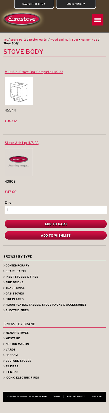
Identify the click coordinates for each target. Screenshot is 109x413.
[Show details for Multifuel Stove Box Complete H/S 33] (19, 104)
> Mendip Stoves (16, 332)
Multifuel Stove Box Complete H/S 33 (34, 72)
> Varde (9, 349)
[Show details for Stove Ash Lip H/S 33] (19, 175)
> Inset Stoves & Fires (20, 276)
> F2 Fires (10, 366)
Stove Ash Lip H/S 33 (22, 143)
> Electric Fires (16, 310)
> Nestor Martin (16, 343)
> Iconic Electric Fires (21, 377)
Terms (58, 396)
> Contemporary (16, 265)
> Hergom (10, 355)
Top (5, 39)
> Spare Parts (14, 271)
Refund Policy (77, 396)
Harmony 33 (89, 39)
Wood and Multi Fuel (64, 39)
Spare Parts (18, 39)
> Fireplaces (13, 299)
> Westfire (11, 338)
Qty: (9, 203)
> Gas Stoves (13, 293)
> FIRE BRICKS (13, 282)
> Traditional (14, 287)
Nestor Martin (38, 39)
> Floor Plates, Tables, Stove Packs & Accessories (45, 304)
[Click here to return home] (23, 20)
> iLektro (10, 371)
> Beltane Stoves (17, 360)
